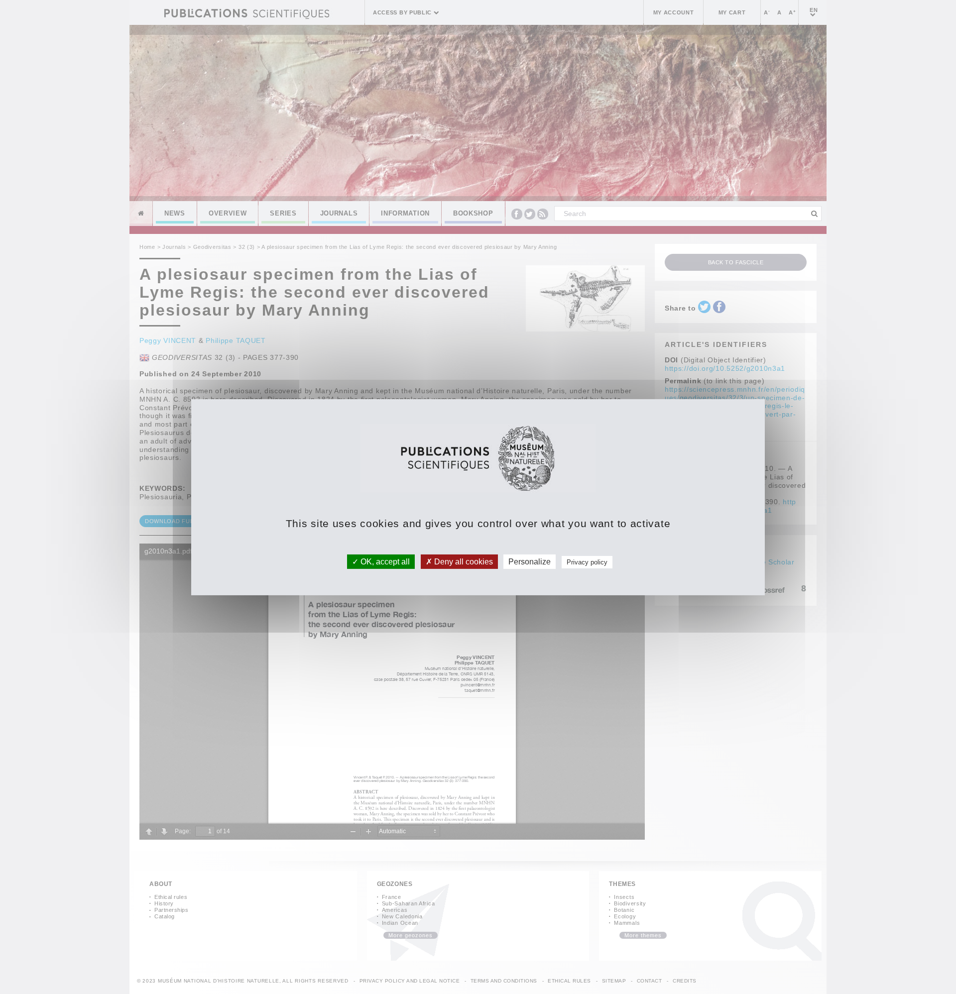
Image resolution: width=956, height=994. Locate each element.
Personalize (529, 561)
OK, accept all (384, 561)
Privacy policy (587, 561)
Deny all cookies (462, 561)
